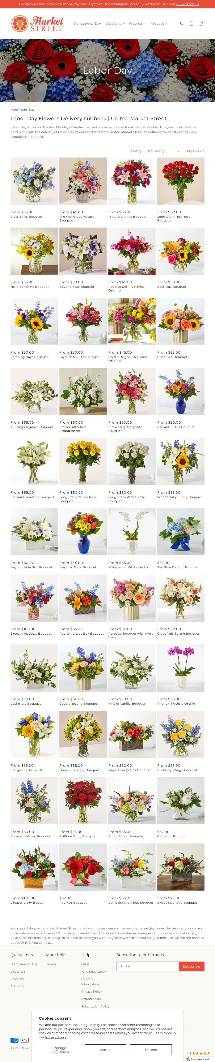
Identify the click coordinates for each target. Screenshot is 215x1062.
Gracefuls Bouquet (172, 836)
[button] (115, 23)
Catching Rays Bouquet (29, 357)
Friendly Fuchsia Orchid (176, 703)
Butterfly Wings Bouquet (177, 770)
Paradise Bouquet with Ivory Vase (130, 635)
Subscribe (191, 966)
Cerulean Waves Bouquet (30, 836)
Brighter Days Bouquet (78, 567)
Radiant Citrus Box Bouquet (81, 633)
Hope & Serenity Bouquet (79, 770)
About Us (17, 986)
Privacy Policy (56, 1037)
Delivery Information (90, 981)
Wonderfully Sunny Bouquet (179, 497)
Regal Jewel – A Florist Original (126, 288)
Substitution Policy (95, 1006)
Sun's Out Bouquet (172, 357)
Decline (151, 1050)
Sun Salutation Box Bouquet (130, 903)
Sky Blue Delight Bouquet (178, 567)
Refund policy (91, 999)
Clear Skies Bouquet (26, 217)
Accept (105, 1050)
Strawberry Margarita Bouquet (125, 429)
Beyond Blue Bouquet (76, 287)
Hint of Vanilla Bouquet (127, 703)
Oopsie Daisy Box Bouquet (129, 770)
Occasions (18, 972)
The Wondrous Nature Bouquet (76, 218)
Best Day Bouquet (171, 287)
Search (51, 964)
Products (17, 979)
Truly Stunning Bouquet (127, 217)
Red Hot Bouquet (73, 903)
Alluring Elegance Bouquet (31, 427)
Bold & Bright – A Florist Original (127, 359)
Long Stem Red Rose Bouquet (173, 218)
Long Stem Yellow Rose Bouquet (78, 499)
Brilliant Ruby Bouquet (77, 836)
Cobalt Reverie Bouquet (78, 703)
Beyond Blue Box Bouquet (31, 567)
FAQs (85, 964)
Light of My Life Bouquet (79, 357)
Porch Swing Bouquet (125, 836)
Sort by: (137, 151)
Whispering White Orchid (128, 567)
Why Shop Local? (94, 972)
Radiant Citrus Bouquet (176, 427)
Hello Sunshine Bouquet (29, 287)
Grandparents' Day (24, 964)
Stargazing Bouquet (26, 770)
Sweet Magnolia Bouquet (177, 903)
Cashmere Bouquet (25, 703)
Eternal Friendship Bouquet (32, 497)
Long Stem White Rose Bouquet (126, 499)
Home (14, 109)
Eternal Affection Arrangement (72, 429)
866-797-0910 (187, 4)
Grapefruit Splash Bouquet (178, 633)
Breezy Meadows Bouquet (31, 633)
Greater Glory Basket (27, 903)
